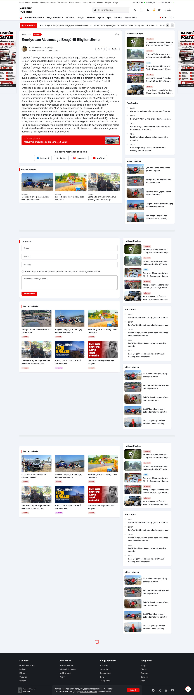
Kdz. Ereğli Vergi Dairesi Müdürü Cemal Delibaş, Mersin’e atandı (72, 25)
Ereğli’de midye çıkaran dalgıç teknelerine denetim (149, 138)
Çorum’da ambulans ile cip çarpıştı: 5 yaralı (150, 111)
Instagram (81, 158)
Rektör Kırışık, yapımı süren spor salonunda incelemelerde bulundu (150, 127)
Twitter (63, 158)
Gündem (70, 17)
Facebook (44, 158)
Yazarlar (35, 2)
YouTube (101, 158)
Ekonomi (91, 17)
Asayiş (80, 17)
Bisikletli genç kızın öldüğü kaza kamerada (129, 25)
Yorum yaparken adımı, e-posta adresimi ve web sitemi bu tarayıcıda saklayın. (63, 271)
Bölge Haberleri (54, 17)
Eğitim (101, 17)
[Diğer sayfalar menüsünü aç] (172, 17)
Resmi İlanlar (24, 2)
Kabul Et (133, 690)
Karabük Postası (37, 48)
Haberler (25, 34)
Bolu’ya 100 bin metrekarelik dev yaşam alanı (150, 119)
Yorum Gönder (29, 294)
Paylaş (114, 49)
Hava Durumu (75, 2)
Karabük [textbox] (167, 10)
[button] (141, 10)
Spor (109, 17)
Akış (164, 17)
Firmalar (118, 17)
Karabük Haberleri (33, 17)
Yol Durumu (62, 2)
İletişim (108, 2)
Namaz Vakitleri (89, 2)
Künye (115, 2)
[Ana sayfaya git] (21, 17)
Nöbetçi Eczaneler (48, 2)
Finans (100, 2)
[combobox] (171, 10)
